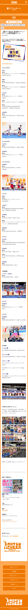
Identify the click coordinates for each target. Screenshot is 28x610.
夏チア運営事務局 (14, 536)
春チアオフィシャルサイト (9, 521)
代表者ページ (14, 584)
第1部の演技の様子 (7, 63)
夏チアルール (14, 580)
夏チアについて (14, 567)
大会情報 (14, 571)
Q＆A (2, 27)
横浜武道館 (4, 510)
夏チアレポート (14, 575)
